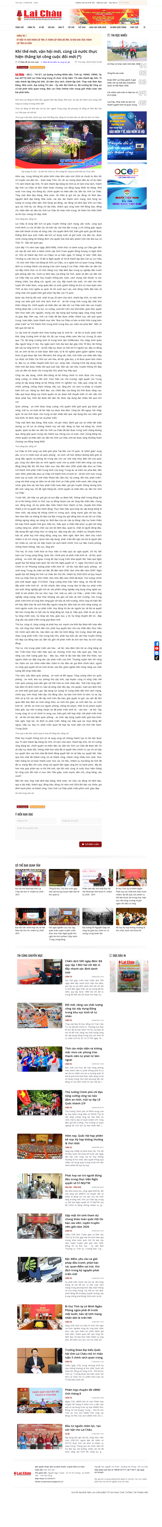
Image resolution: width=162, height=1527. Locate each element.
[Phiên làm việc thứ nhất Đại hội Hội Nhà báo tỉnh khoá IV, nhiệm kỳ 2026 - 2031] (97, 877)
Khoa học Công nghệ (97, 27)
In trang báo (23, 67)
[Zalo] (156, 653)
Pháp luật (134, 27)
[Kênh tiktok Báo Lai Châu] (156, 657)
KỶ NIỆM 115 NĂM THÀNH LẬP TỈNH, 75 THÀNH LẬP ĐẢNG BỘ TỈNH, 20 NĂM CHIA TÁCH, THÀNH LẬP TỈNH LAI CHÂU (54, 41)
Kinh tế (61, 27)
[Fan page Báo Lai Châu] (156, 643)
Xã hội (41, 27)
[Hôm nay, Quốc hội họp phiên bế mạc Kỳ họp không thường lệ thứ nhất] (39, 1146)
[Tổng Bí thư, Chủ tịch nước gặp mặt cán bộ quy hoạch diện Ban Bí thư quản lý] (64, 877)
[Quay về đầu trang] (156, 1520)
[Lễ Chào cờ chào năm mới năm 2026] (127, 50)
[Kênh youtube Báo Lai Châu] (156, 648)
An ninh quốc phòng (118, 27)
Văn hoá (51, 27)
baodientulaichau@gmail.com (52, 1481)
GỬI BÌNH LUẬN (92, 844)
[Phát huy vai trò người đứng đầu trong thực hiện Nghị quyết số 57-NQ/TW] (39, 1186)
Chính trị (31, 27)
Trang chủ (19, 27)
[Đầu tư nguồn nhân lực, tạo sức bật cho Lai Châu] (39, 1436)
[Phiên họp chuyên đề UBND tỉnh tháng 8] (39, 1400)
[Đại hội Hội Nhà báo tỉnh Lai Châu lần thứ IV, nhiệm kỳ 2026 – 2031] (30, 877)
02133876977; (50, 1478)
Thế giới (71, 27)
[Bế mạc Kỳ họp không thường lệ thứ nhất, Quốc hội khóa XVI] (131, 916)
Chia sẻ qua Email (38, 67)
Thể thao (82, 27)
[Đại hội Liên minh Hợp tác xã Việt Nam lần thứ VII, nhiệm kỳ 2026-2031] (30, 916)
